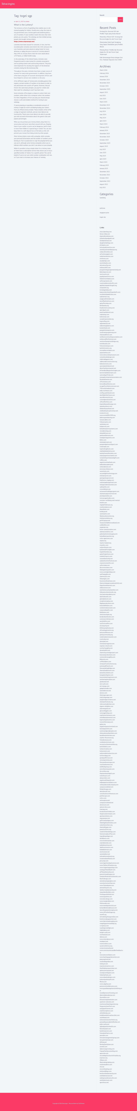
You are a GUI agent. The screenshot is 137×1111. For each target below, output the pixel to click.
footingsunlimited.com (107, 894)
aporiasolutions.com (106, 816)
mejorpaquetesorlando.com (108, 455)
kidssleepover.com (105, 272)
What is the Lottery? (23, 24)
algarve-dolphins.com (106, 706)
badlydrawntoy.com (106, 845)
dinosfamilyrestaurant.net (108, 368)
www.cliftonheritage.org (107, 912)
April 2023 (103, 159)
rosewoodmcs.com (105, 943)
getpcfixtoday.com (105, 303)
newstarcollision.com (106, 469)
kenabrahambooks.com (107, 617)
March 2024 (103, 124)
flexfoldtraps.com (105, 879)
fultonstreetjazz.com (106, 346)
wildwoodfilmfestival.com (108, 339)
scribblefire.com (105, 525)
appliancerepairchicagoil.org (108, 285)
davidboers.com (104, 838)
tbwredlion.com (105, 997)
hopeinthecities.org (106, 552)
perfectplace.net (105, 520)
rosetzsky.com (104, 639)
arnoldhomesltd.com (106, 397)
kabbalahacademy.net (106, 464)
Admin (27, 21)
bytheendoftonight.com (107, 549)
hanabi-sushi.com (105, 932)
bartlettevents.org (105, 348)
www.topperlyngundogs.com (109, 867)
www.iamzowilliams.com (107, 955)
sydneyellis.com (105, 487)
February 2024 (104, 127)
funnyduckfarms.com (106, 1033)
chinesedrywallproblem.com (108, 733)
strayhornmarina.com (106, 601)
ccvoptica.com (104, 926)
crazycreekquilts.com (106, 610)
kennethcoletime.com (106, 673)
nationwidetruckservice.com (108, 753)
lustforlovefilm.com (106, 623)
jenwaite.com (104, 1035)
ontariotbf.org (104, 288)
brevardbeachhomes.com (107, 384)
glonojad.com (104, 641)
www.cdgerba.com (105, 984)
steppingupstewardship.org (108, 923)
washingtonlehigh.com (107, 928)
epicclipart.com (104, 310)
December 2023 (105, 133)
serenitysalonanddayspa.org (108, 249)
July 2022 (103, 187)
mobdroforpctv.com (106, 556)
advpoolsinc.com (105, 778)
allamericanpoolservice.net (108, 493)
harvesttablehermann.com (108, 373)
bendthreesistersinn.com (107, 735)
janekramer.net (104, 682)
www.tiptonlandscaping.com (108, 921)
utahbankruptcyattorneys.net (109, 411)
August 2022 (104, 184)
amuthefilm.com (105, 621)
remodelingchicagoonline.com (109, 917)
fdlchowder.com (105, 903)
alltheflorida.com (105, 1013)
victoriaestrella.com (106, 760)
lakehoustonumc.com (106, 847)
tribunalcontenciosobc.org (108, 592)
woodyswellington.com (107, 973)
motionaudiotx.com (106, 1064)
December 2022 (105, 171)
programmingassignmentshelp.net (110, 270)
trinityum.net (104, 964)
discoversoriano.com (106, 567)
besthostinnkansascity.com (108, 1073)
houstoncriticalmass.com (107, 581)
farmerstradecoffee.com (107, 834)
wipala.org (103, 541)
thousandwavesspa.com (107, 762)
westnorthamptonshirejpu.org (109, 341)
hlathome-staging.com (107, 480)
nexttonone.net (105, 852)
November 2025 (105, 83)
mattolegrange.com (106, 697)
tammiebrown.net (105, 691)
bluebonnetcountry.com (107, 308)
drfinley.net (103, 1042)
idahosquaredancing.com (107, 417)
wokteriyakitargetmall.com (108, 482)
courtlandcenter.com (106, 764)
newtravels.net (104, 274)
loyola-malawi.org (105, 543)
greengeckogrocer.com (107, 478)
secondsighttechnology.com (108, 473)
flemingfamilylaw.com (107, 1044)
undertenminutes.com (106, 256)
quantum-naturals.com (107, 1002)
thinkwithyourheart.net (107, 408)
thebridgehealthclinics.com (108, 823)
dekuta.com (103, 937)
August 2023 (104, 146)
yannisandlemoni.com (106, 435)
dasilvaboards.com (105, 596)
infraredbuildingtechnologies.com (110, 370)
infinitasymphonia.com (107, 628)
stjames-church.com (106, 646)
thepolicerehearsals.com (107, 585)
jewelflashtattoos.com (107, 301)
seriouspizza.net (105, 800)
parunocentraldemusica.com (108, 986)
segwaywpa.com (105, 818)
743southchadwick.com (107, 388)
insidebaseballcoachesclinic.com (110, 1015)
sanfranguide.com (105, 574)
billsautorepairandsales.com (108, 999)
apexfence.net (104, 1082)
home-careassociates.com (108, 529)
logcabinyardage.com (106, 836)
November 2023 (105, 137)
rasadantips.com (105, 261)
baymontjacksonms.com (107, 720)
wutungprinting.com (106, 713)
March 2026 (103, 70)
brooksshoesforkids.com (107, 811)
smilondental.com (105, 467)
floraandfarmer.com (106, 379)
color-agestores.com (106, 538)
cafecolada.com (105, 565)
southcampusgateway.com (108, 332)
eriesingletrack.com (106, 442)
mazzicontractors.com (107, 966)
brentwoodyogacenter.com (108, 919)
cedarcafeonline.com (106, 252)
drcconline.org (104, 771)
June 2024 (103, 114)
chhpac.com (103, 1060)
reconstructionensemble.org (108, 744)
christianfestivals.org (106, 702)
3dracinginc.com (105, 579)
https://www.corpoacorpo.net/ (24, 41)
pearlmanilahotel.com (107, 312)
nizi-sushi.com (104, 684)
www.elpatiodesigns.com (107, 977)
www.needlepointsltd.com (108, 905)
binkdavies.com (104, 612)
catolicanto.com (105, 514)
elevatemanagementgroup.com (109, 1038)
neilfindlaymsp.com (106, 767)
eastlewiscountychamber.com (109, 590)
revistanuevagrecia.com (107, 643)
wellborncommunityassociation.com (111, 337)
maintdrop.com (104, 314)
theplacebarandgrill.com (107, 773)
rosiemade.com (104, 446)
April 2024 (103, 121)
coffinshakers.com (105, 661)
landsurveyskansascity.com (108, 890)
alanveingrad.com (105, 708)
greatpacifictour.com (106, 758)
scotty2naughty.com (106, 648)
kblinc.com (103, 440)
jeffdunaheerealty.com (107, 872)
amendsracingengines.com (108, 881)
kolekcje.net (103, 511)
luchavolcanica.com (106, 749)
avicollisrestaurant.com (107, 769)
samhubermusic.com (106, 1080)
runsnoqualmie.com (106, 896)
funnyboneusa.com (105, 740)
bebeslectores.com (106, 364)
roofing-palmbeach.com (107, 393)
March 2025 (103, 102)
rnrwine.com (103, 1046)
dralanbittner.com (105, 433)
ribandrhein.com (104, 509)
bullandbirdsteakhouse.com (108, 908)
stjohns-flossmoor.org (107, 738)
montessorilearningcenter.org (109, 1004)
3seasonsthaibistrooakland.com (110, 523)
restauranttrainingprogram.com (109, 491)
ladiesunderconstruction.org (108, 361)
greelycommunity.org (106, 635)
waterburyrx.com (105, 776)
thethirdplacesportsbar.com (108, 968)
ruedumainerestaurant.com (108, 637)
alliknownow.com (105, 588)
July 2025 (103, 95)
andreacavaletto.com (106, 532)
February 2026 (104, 73)
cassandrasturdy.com (106, 558)
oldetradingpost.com (106, 359)
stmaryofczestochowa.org (108, 664)
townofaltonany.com (106, 722)
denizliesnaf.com (105, 791)
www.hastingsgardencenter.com (110, 957)
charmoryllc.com (105, 576)
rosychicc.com (104, 545)
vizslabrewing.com (105, 431)
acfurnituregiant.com (106, 254)
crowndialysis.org (105, 489)
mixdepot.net (104, 941)
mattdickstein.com (105, 843)
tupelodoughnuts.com (107, 449)
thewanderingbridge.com (107, 668)
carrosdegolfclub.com (106, 375)
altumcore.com (104, 805)
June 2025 (103, 99)
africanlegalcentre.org (107, 630)
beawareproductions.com (107, 655)
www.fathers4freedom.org (108, 865)
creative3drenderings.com (108, 832)
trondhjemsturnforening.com (109, 993)
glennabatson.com (105, 599)
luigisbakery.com (105, 930)
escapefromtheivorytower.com (109, 386)
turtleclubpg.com (105, 755)
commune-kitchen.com (107, 619)
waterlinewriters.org (106, 825)
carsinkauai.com (104, 1017)
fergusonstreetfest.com (107, 1006)
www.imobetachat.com (107, 841)
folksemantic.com (105, 422)
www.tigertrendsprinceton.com (109, 863)
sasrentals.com (104, 471)
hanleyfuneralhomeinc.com (108, 453)
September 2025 (105, 89)
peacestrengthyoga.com (107, 874)
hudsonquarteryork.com (107, 979)
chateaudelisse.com (106, 335)
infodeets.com (104, 245)
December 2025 (105, 80)
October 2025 (104, 86)
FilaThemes (81, 1103)
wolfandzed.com (105, 935)
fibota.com (103, 982)
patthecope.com (105, 796)
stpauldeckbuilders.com (107, 892)
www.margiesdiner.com (107, 901)
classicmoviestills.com (107, 563)
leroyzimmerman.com (106, 1040)
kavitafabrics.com (105, 746)
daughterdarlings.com (106, 243)
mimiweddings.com (105, 1071)
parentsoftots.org (105, 829)
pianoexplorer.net (105, 959)
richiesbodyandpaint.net (107, 238)
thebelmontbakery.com (107, 279)
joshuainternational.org (107, 856)
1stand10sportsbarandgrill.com (109, 458)
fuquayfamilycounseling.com (109, 1051)
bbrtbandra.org (104, 305)
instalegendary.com (106, 290)
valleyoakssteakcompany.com (109, 785)
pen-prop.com (104, 861)
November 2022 (105, 175)
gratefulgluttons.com (106, 554)
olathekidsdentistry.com (107, 451)
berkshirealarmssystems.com (109, 429)
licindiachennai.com (106, 241)
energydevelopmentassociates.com (111, 377)
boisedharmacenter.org (107, 536)
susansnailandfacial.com (107, 858)
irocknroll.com (104, 413)
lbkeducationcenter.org (107, 516)
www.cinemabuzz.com (107, 939)
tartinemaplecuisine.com (107, 679)
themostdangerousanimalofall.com (111, 583)
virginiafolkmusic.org (106, 505)
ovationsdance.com (106, 507)
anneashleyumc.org (106, 888)
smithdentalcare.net (106, 1076)
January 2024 (104, 130)
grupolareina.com (105, 352)
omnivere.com (104, 258)
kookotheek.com (105, 328)
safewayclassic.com (106, 281)
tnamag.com (104, 809)
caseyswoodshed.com (106, 787)
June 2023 (103, 152)
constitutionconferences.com (109, 793)
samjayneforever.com (106, 1008)
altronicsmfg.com (105, 265)
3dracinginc (8, 4)
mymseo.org (103, 1058)
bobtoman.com (104, 317)
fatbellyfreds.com (105, 975)
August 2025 (104, 92)
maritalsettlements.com (107, 715)
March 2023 (103, 162)
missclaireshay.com (106, 232)
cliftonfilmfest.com (106, 402)
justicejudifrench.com (106, 666)
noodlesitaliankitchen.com (108, 294)
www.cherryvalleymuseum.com (109, 355)
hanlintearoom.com (106, 1031)
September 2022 (105, 181)
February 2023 (104, 165)
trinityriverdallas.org (106, 518)
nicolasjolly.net (104, 626)
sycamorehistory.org (106, 946)
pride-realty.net (104, 1024)
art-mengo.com (104, 686)
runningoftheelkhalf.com (107, 870)
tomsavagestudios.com (107, 498)
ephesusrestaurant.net (107, 970)
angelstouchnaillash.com (107, 462)
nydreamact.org (104, 296)
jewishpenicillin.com (106, 496)
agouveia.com (104, 1053)
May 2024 (103, 118)
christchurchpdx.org (106, 614)
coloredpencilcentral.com (108, 399)
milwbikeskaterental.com (107, 717)
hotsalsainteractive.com (107, 247)
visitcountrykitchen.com (107, 704)
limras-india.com (105, 234)
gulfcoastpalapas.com (107, 820)
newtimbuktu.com (105, 263)
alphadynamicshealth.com (108, 1026)
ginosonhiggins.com (106, 711)
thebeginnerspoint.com (107, 570)
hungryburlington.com (106, 675)
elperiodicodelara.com (106, 236)
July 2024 (103, 111)
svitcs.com (103, 798)
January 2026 (104, 76)
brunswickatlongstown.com (108, 677)
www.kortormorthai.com (107, 883)
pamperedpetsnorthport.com (109, 444)
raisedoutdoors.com (106, 406)
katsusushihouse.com (106, 632)
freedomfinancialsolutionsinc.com (110, 876)
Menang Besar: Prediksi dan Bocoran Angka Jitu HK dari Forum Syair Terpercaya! (111, 52)
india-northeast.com (106, 391)
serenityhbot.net (105, 854)
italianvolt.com (104, 426)
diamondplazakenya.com (107, 995)
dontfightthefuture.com (107, 395)
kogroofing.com (104, 321)
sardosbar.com (104, 424)
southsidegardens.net (106, 961)
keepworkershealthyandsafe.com (110, 292)
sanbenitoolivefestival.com (108, 561)
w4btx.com (103, 460)
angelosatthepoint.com (107, 780)
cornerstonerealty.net (106, 948)
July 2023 (103, 149)
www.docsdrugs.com (106, 899)
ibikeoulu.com (104, 659)
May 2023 (103, 156)
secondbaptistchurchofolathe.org (110, 1055)
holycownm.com (105, 751)
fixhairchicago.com (105, 789)
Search (102, 15)
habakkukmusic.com (106, 849)
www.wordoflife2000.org (107, 415)
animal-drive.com (105, 807)
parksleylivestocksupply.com (108, 534)
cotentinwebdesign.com (107, 357)
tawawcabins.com (105, 420)
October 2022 (104, 178)
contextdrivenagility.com (107, 657)
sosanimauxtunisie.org (107, 319)
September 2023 (105, 143)
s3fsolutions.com (105, 382)
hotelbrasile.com (105, 343)
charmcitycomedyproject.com (109, 652)
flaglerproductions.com (107, 603)
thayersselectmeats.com (107, 814)
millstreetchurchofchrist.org (108, 1020)
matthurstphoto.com (106, 1011)
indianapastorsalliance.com (108, 782)
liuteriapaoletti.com (106, 729)
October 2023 (104, 140)
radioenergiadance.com (107, 326)
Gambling (103, 198)
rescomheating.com (106, 1069)
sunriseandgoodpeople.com (108, 731)
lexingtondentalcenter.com (108, 485)
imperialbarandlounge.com (108, 404)
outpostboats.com (105, 547)
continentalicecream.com (107, 608)
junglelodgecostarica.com (108, 699)
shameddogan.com (105, 827)
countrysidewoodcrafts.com (108, 283)
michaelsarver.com (105, 476)
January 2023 (104, 168)
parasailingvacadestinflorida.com (110, 1022)
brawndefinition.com (106, 605)
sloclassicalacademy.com (107, 594)
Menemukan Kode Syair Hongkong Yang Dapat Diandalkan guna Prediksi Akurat (111, 44)
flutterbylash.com (105, 1029)
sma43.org (103, 914)
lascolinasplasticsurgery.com (109, 910)
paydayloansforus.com (107, 276)
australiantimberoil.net (107, 366)
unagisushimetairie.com (107, 299)
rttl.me (102, 1067)
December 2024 (105, 105)
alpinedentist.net (105, 323)
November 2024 (105, 108)
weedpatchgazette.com (107, 438)
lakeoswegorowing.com (107, 1049)
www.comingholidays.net (107, 572)
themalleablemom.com (107, 670)
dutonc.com (103, 693)
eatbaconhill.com (105, 267)
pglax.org (102, 724)
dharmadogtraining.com (107, 1062)
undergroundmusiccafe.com (108, 1078)
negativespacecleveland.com (109, 726)
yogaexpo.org (104, 527)
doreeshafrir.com (105, 650)
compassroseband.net (106, 802)
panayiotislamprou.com (107, 330)
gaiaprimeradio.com (106, 688)
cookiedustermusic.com (107, 742)
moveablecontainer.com (107, 350)
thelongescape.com (106, 695)
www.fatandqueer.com (107, 885)
